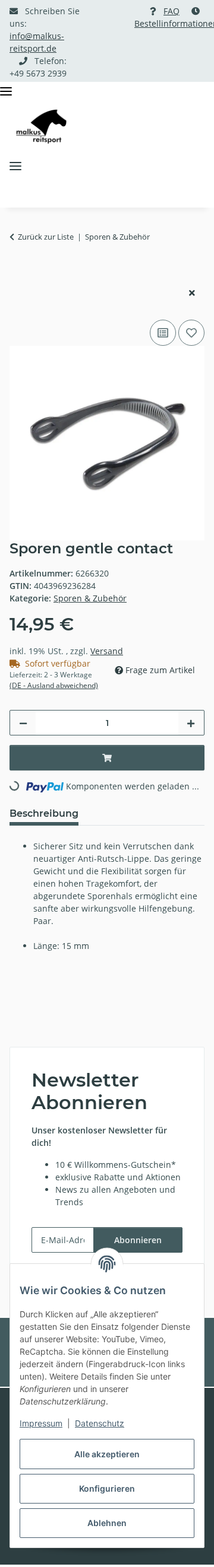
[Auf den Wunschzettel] (191, 333)
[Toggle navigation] (6, 91)
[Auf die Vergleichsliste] (163, 333)
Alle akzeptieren (107, 1454)
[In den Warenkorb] (19, 273)
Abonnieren (138, 1240)
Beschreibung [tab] (44, 813)
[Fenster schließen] (192, 292)
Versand (106, 651)
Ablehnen (107, 1523)
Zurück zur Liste (46, 236)
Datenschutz (99, 1423)
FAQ (171, 11)
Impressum (41, 1423)
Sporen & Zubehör (90, 598)
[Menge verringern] (23, 723)
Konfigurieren (107, 1488)
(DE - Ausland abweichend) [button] (54, 685)
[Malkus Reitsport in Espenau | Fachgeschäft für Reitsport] (41, 126)
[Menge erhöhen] (191, 723)
